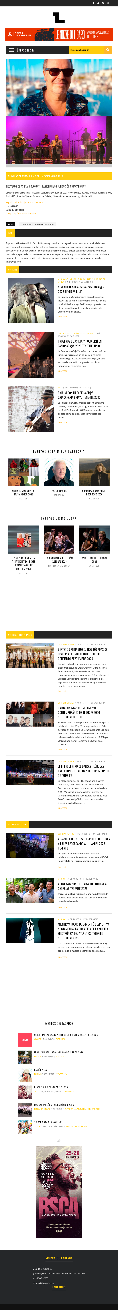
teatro (37, 1126)
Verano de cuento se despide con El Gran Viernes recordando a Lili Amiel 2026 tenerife (84, 843)
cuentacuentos (66, 834)
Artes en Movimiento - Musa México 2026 (23, 492)
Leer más (62, 316)
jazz (36, 1091)
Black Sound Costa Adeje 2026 (51, 1087)
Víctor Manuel (59, 491)
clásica (37, 1039)
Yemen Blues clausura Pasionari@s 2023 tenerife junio (81, 289)
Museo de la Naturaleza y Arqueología (82, 1109)
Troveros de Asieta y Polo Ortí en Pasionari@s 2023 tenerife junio (80, 343)
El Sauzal (60, 1056)
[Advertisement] (59, 603)
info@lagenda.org (45, 1282)
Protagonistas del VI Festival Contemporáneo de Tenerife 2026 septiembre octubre (79, 712)
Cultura (38, 1056)
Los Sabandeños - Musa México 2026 (54, 1104)
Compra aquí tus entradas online (21, 213)
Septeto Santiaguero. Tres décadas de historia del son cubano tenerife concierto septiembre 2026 (82, 654)
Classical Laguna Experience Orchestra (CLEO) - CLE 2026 (66, 1034)
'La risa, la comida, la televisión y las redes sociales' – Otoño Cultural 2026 (23, 563)
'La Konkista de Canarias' (48, 1122)
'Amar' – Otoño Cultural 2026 (94, 559)
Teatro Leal (62, 1074)
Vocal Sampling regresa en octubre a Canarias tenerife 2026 (82, 886)
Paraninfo (60, 1039)
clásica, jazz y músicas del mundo (37, 224)
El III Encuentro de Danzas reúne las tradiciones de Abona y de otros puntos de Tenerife (84, 771)
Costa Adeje (69, 1091)
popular (37, 1074)
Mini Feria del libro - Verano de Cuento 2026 (59, 1052)
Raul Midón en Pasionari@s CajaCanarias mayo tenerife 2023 (79, 395)
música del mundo (42, 1109)
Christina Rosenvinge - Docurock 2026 (94, 492)
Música (61, 879)
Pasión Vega (40, 1069)
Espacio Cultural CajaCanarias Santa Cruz (25, 202)
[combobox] (90, 50)
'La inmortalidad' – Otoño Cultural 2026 (59, 559)
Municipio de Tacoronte (76, 1126)
